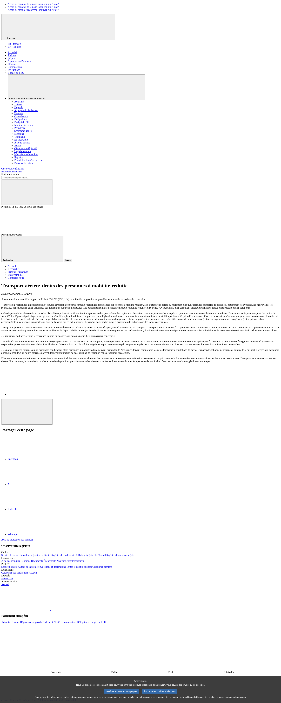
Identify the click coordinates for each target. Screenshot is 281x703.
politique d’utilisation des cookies (200, 697)
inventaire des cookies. (235, 697)
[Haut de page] (27, 412)
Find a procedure (10, 174)
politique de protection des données (161, 697)
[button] (50, 609)
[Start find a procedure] (27, 192)
